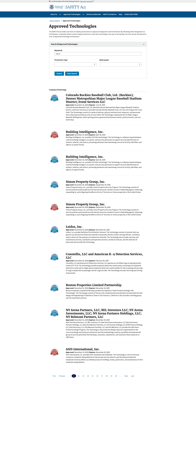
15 (93, 376)
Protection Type (61, 60)
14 (88, 376)
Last (132, 376)
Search (59, 73)
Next (126, 376)
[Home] (88, 7)
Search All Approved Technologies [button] (64, 44)
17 (102, 376)
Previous (62, 376)
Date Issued (104, 60)
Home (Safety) (55, 21)
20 (116, 376)
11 (74, 376)
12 (79, 376)
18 (107, 376)
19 (111, 376)
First (54, 376)
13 (83, 376)
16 (97, 376)
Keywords (58, 50)
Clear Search (72, 73)
